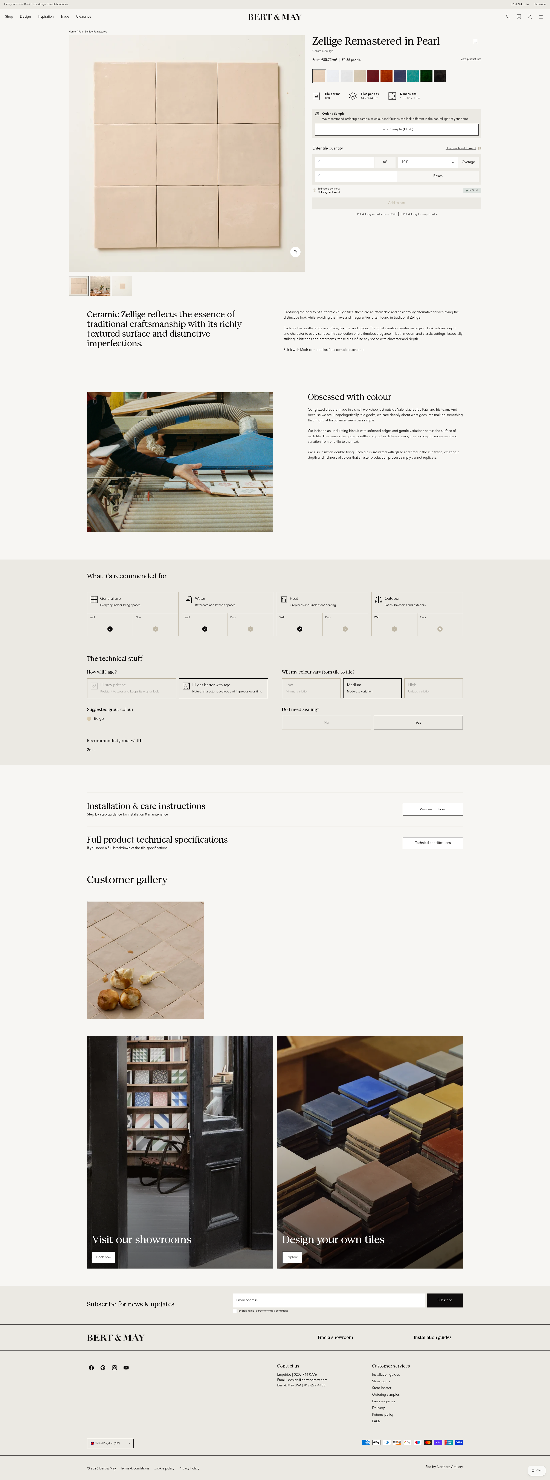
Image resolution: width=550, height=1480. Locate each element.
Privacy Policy (189, 1468)
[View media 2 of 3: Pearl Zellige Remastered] (100, 286)
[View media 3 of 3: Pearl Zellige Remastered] (122, 286)
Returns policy (383, 1415)
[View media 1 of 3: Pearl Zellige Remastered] (79, 286)
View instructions (433, 809)
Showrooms (381, 1381)
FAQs (376, 1421)
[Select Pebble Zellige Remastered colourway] (360, 76)
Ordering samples (386, 1395)
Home (72, 32)
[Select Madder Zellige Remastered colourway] (373, 76)
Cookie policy (164, 1468)
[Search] (508, 16)
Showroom (540, 4)
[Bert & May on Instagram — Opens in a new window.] (114, 1367)
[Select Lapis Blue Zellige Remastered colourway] (400, 76)
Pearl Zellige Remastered (92, 32)
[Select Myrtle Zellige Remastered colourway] (413, 76)
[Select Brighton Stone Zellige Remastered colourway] (333, 76)
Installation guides (433, 1337)
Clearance (83, 16)
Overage (468, 162)
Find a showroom (335, 1337)
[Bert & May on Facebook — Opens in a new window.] (91, 1367)
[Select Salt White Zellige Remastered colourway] (346, 76)
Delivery (378, 1408)
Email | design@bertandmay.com (302, 1380)
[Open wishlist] (519, 16)
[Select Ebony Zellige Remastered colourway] (440, 76)
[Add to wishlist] (475, 41)
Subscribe (445, 1300)
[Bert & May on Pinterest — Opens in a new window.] (103, 1367)
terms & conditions (277, 1311)
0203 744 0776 (520, 4)
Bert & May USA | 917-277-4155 (301, 1385)
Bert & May (107, 1468)
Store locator (381, 1388)
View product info (471, 59)
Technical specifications (433, 843)
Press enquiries (383, 1401)
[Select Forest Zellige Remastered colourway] (426, 76)
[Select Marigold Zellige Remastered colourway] (386, 76)
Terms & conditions (134, 1468)
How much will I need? (461, 148)
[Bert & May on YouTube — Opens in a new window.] (126, 1367)
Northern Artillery (450, 1467)
